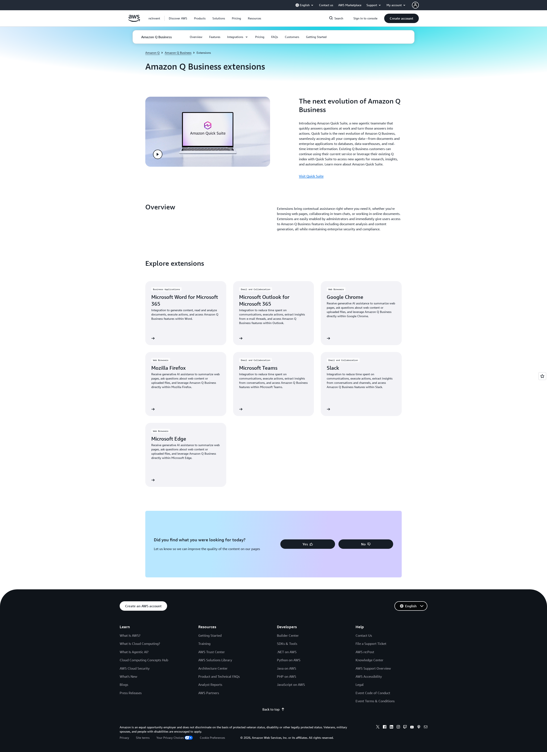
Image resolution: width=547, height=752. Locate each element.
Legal (360, 684)
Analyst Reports (210, 684)
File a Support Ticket (371, 643)
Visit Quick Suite (311, 176)
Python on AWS (288, 660)
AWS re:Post (365, 652)
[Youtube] (412, 727)
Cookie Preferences (212, 737)
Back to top (270, 709)
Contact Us (364, 635)
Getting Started (210, 635)
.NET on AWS (287, 652)
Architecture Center (213, 668)
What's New (128, 676)
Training (204, 643)
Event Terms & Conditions (375, 701)
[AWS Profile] (415, 5)
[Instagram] (398, 727)
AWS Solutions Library (215, 660)
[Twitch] (405, 727)
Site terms (143, 737)
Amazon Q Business (178, 52)
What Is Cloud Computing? (140, 643)
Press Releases (131, 693)
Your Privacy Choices (170, 737)
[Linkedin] (391, 727)
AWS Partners (208, 693)
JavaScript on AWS (291, 684)
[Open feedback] (542, 376)
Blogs (124, 684)
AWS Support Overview (373, 668)
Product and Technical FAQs (219, 676)
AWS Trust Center (211, 652)
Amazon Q (152, 52)
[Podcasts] (419, 727)
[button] (178, 18)
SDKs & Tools (287, 643)
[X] (377, 727)
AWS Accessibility (369, 676)
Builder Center (288, 635)
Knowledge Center (369, 660)
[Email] (425, 727)
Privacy (124, 737)
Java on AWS (286, 668)
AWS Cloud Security (135, 668)
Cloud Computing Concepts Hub (144, 660)
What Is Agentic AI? (134, 652)
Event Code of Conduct (373, 693)
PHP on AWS (286, 676)
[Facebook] (384, 727)
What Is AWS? (130, 635)
